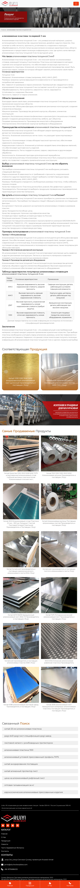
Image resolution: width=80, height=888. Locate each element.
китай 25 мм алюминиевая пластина (23, 729)
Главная (3, 30)
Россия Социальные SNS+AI (61, 805)
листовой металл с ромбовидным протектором (28, 743)
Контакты (70, 884)
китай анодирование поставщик (21, 764)
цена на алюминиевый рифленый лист (24, 778)
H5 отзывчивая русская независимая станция (21, 805)
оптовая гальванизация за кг (19, 785)
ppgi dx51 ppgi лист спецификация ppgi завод (27, 736)
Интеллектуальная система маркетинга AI (17, 808)
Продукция (30, 884)
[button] (74, 372)
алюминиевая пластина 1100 (18, 750)
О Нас (50, 884)
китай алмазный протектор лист (21, 771)
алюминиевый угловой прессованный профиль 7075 (31, 757)
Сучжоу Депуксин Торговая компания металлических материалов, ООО (27, 877)
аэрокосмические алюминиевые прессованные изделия (33, 792)
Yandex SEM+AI (44, 805)
